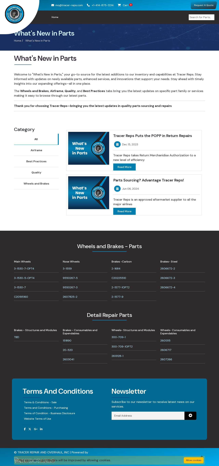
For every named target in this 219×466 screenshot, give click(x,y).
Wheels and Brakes (36, 183)
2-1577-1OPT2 (121, 287)
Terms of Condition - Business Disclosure (49, 413)
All (36, 139)
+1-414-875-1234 (102, 5)
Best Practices (36, 161)
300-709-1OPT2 (122, 346)
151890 (67, 340)
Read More (124, 167)
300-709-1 (119, 337)
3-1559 (67, 268)
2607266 (166, 359)
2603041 (68, 359)
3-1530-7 (20, 287)
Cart (127, 5)
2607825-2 (70, 297)
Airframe (36, 150)
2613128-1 (117, 356)
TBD (16, 337)
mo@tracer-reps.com (69, 5)
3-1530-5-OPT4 (24, 278)
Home (55, 17)
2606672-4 (167, 287)
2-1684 (116, 268)
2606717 (165, 350)
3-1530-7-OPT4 (24, 268)
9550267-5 (70, 278)
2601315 (165, 340)
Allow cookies (193, 460)
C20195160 (21, 297)
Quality (36, 172)
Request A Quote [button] (204, 5)
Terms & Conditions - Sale (40, 402)
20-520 (68, 350)
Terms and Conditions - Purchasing (46, 408)
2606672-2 (167, 268)
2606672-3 (167, 278)
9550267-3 (70, 287)
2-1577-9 (117, 297)
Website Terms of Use (37, 419)
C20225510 (119, 278)
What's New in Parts (37, 40)
